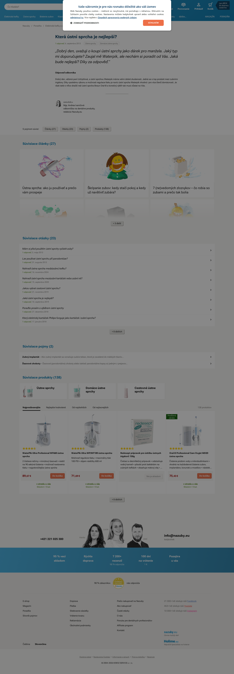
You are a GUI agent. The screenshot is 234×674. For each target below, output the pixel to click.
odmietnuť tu (76, 17)
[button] (84, 22)
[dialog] (117, 15)
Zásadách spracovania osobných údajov (117, 17)
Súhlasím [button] (153, 22)
